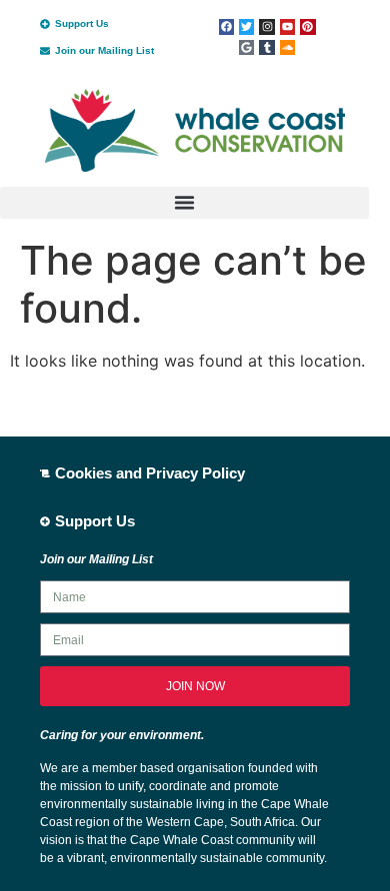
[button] (184, 203)
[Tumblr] (266, 47)
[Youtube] (287, 26)
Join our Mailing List (104, 50)
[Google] (246, 47)
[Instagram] (266, 26)
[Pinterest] (307, 26)
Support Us (82, 23)
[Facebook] (226, 26)
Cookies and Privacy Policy (150, 472)
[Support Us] (45, 24)
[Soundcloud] (287, 47)
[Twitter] (246, 26)
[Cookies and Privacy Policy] (45, 473)
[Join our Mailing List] (45, 51)
